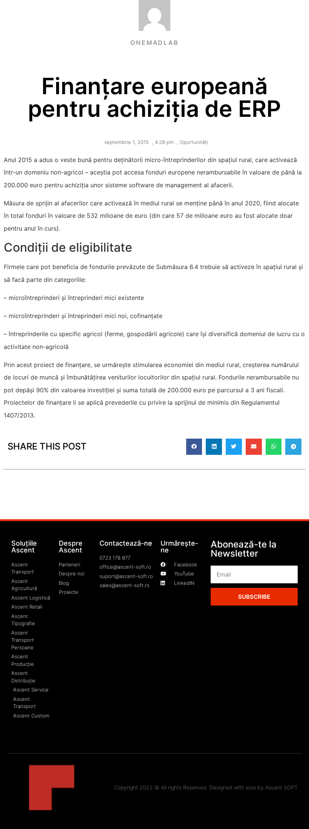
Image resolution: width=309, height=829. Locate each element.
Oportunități (194, 142)
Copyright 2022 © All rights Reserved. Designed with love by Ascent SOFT (206, 787)
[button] (194, 447)
